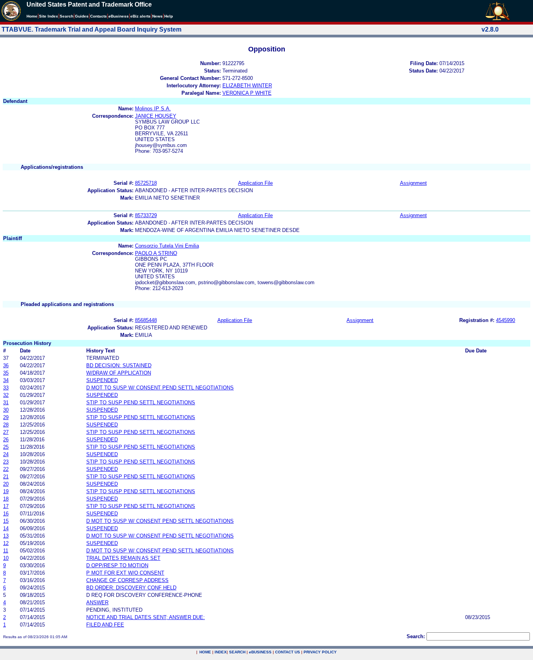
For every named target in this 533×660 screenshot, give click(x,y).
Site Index (48, 16)
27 (6, 432)
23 (6, 462)
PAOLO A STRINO (156, 253)
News (157, 16)
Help (168, 16)
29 (6, 417)
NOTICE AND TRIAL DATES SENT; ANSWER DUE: (145, 617)
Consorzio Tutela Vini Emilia (167, 246)
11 (5, 551)
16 (6, 514)
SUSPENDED (102, 380)
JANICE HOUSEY (155, 116)
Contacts (98, 16)
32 (6, 395)
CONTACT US (287, 652)
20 (6, 484)
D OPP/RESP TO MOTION (117, 565)
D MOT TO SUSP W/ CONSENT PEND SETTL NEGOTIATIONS (160, 388)
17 (6, 506)
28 (6, 425)
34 (6, 380)
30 (6, 410)
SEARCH (237, 652)
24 (6, 454)
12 (6, 543)
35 (6, 373)
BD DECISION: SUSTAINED (118, 365)
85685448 (146, 320)
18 (6, 499)
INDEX (221, 652)
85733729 (146, 215)
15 (6, 521)
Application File (255, 183)
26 (6, 439)
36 (6, 365)
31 (6, 402)
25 (6, 447)
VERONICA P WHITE (247, 93)
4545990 (505, 320)
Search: (416, 636)
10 (6, 558)
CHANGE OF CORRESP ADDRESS (127, 580)
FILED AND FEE (105, 625)
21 (6, 477)
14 (6, 528)
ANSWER (97, 602)
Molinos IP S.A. (153, 108)
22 (6, 469)
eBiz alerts (140, 16)
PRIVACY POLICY (320, 652)
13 (6, 536)
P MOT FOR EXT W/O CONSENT (125, 573)
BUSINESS (260, 652)
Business (118, 16)
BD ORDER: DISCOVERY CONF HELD (131, 588)
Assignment (413, 183)
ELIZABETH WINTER (247, 85)
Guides (82, 16)
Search (66, 16)
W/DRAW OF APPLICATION (118, 373)
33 (6, 388)
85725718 (146, 183)
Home (32, 16)
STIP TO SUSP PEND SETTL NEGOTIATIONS (140, 402)
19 (6, 491)
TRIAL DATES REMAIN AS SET (123, 558)
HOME (205, 652)
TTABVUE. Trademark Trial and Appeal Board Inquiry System (91, 29)
